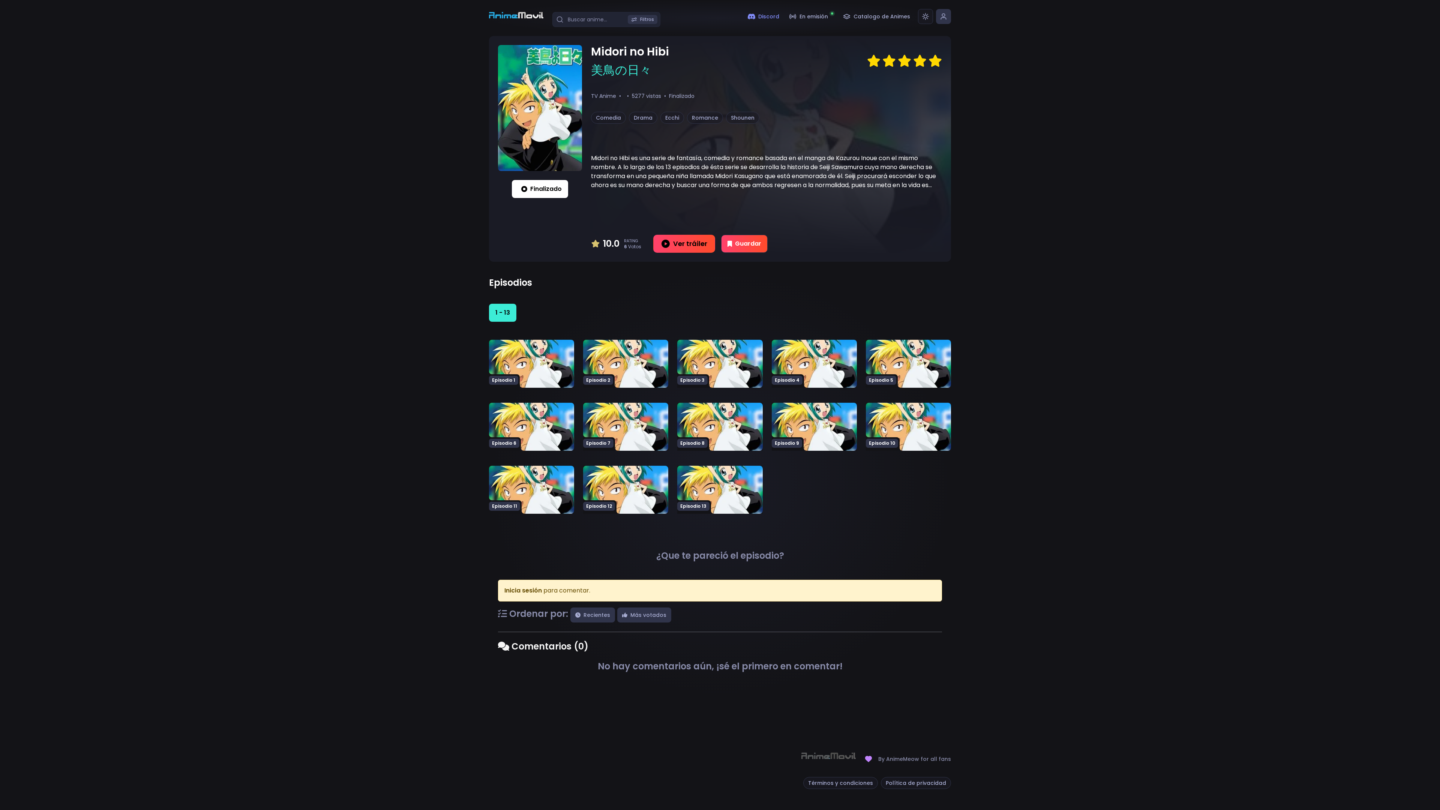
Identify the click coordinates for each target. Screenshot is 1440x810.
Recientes (597, 615)
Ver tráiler (690, 243)
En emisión (814, 16)
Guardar (748, 243)
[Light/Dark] (925, 16)
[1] (873, 61)
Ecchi (672, 118)
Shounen (742, 118)
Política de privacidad (916, 783)
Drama (643, 118)
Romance (705, 118)
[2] (889, 61)
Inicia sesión (523, 590)
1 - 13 (502, 312)
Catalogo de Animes (882, 16)
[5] (935, 61)
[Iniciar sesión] (943, 16)
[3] (904, 61)
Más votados (648, 615)
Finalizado (546, 188)
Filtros (647, 19)
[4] (920, 61)
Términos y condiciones (840, 783)
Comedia (608, 118)
